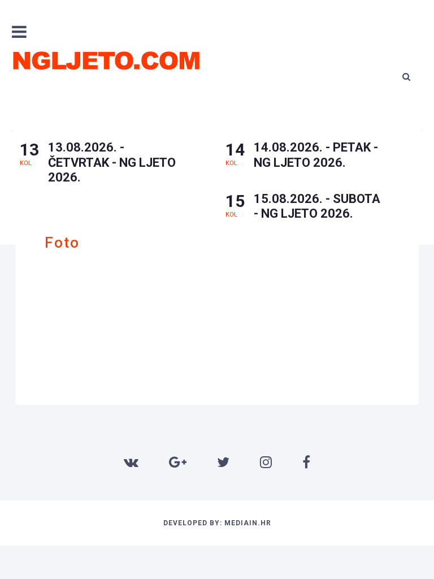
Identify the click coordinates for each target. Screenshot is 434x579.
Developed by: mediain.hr (217, 523)
